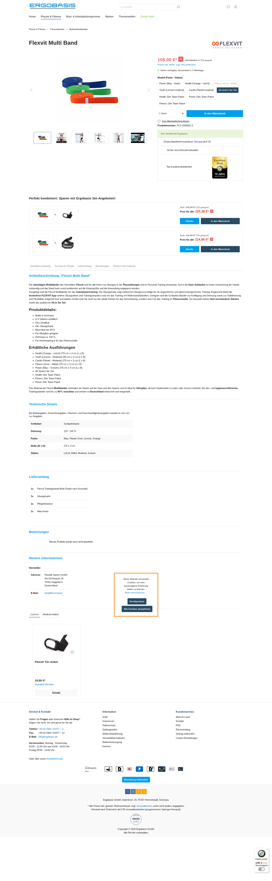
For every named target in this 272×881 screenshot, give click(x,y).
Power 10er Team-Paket (201, 96)
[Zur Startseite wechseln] (52, 6)
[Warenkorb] (241, 5)
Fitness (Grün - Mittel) (225, 83)
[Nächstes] (148, 90)
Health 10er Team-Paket (171, 96)
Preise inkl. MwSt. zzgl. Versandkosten (177, 64)
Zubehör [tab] (34, 614)
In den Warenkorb (214, 113)
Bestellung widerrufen (136, 779)
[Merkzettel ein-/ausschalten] (72, 652)
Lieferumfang (84, 266)
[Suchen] (178, 7)
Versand (198, 141)
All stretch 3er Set (227, 90)
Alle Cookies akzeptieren (137, 609)
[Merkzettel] (228, 7)
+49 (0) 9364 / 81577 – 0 (50, 729)
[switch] (261, 869)
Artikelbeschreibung (40, 266)
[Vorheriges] (31, 90)
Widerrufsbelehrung (112, 733)
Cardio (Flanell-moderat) (201, 90)
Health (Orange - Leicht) (197, 83)
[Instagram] (133, 791)
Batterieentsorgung (112, 742)
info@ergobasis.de (47, 736)
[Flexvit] (227, 45)
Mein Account (183, 717)
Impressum (108, 721)
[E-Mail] (138, 791)
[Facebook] (127, 791)
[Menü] (267, 850)
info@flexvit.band (53, 593)
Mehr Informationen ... (136, 592)
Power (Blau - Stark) (169, 83)
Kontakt (180, 721)
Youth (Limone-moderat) (171, 90)
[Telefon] (144, 791)
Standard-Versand (44, 684)
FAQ (178, 725)
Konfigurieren (137, 601)
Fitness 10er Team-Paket (172, 103)
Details (56, 692)
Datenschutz (109, 725)
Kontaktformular (54, 758)
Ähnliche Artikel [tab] (51, 614)
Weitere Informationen (124, 266)
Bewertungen (102, 266)
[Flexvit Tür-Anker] (56, 642)
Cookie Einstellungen (186, 738)
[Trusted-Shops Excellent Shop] (219, 167)
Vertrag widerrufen (185, 733)
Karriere (106, 746)
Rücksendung (183, 729)
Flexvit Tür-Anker (46, 662)
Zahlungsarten (109, 729)
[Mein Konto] (235, 7)
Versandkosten (144, 806)
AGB (105, 717)
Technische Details (64, 266)
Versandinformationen (113, 738)
